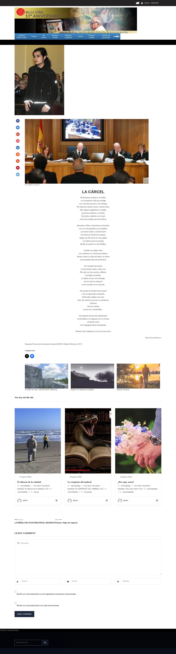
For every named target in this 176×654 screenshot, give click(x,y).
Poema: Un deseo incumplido (82, 390)
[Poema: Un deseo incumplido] (92, 376)
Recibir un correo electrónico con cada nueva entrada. (38, 606)
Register (154, 3)
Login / (147, 3)
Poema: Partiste (123, 390)
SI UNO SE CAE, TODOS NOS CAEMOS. (41, 390)
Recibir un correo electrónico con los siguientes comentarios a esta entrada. (46, 594)
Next (66, 521)
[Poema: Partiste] (138, 376)
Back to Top (151, 651)
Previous (35, 521)
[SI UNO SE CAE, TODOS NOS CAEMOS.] (46, 376)
